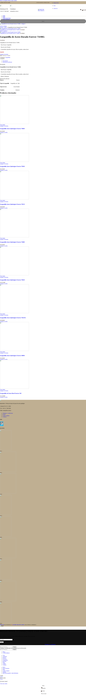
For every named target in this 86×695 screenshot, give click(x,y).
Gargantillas (7, 57)
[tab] (5, 60)
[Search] (78, 10)
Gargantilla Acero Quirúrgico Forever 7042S (12, 280)
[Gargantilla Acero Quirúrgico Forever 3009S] (14, 350)
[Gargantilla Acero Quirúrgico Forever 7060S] (14, 123)
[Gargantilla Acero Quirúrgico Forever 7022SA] (14, 312)
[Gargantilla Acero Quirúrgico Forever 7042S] (14, 274)
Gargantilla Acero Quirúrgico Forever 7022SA (13, 317)
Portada (1, 27)
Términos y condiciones (8, 413)
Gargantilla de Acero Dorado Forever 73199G (10, 33)
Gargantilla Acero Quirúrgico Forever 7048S (12, 242)
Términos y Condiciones (50, 644)
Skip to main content (12, 0)
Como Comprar (6, 415)
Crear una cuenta (3, 683)
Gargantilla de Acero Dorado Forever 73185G (10, 29)
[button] (3, 132)
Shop (5, 27)
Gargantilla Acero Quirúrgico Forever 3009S (12, 355)
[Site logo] (43, 10)
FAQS (4, 414)
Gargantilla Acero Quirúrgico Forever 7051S (12, 204)
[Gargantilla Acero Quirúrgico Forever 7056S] (14, 161)
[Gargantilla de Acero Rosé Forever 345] (14, 388)
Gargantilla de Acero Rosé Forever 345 (10, 393)
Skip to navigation (4, 0)
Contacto (5, 416)
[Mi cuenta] (76, 10)
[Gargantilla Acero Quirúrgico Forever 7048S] (14, 237)
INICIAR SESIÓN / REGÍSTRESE (10, 673)
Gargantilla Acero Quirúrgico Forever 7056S (12, 166)
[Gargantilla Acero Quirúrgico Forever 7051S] (14, 199)
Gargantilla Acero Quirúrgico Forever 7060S (12, 128)
